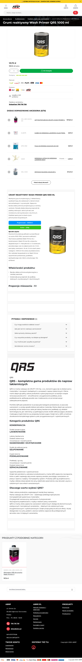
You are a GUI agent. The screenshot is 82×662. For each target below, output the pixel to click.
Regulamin (37, 616)
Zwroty (35, 619)
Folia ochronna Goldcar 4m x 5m (46, 146)
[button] (66, 6)
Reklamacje (37, 622)
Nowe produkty (68, 611)
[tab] (41, 589)
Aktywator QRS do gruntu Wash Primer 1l (50, 120)
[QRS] (23, 367)
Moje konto (10, 652)
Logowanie (10, 645)
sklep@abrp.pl (16, 629)
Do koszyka (47, 71)
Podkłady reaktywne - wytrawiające (38, 19)
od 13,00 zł (15, 97)
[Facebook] (34, 647)
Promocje (65, 607)
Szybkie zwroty (38, 628)
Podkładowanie (19, 19)
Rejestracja (9, 648)
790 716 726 (15, 623)
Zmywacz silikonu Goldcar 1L (45, 172)
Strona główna (7, 19)
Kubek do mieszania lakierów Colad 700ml (50, 133)
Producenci (66, 614)
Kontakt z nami (38, 625)
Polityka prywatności (40, 613)
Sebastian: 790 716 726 (18, 104)
